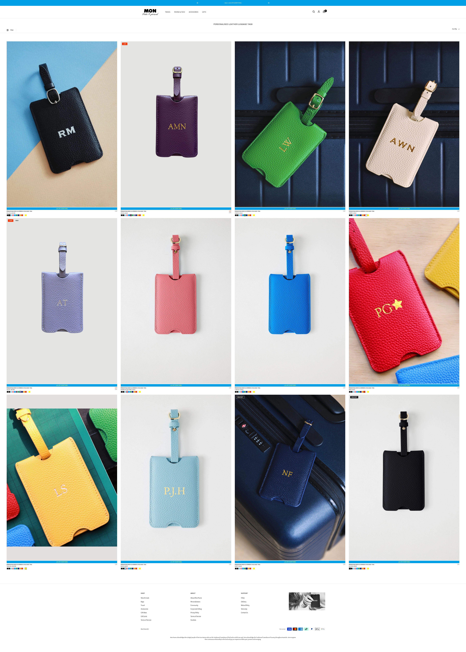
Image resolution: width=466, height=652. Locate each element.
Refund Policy (245, 605)
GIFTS (204, 12)
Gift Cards (144, 616)
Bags (142, 602)
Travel (143, 605)
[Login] (319, 12)
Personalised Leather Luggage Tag (19, 212)
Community (194, 605)
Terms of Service (146, 620)
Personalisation (195, 602)
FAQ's (243, 598)
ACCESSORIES (193, 12)
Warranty (244, 609)
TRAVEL (167, 12)
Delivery (243, 602)
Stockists (193, 620)
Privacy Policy (195, 613)
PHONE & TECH (179, 12)
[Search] (314, 12)
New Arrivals (145, 598)
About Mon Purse (196, 598)
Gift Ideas (144, 613)
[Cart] (324, 12)
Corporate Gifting (196, 609)
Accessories (144, 609)
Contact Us (244, 613)
